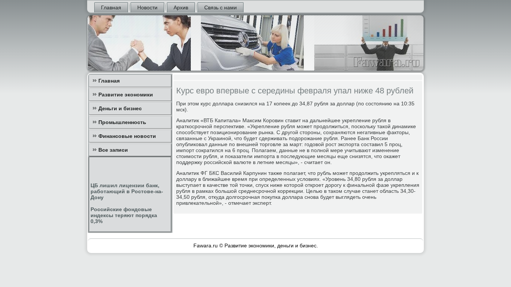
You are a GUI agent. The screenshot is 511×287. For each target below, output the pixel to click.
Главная (111, 7)
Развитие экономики (125, 95)
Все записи (113, 150)
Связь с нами (220, 7)
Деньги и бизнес (120, 108)
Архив (181, 7)
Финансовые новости (127, 136)
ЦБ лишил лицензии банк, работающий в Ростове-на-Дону (127, 191)
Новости (147, 7)
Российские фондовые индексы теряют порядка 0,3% (124, 215)
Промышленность (122, 122)
